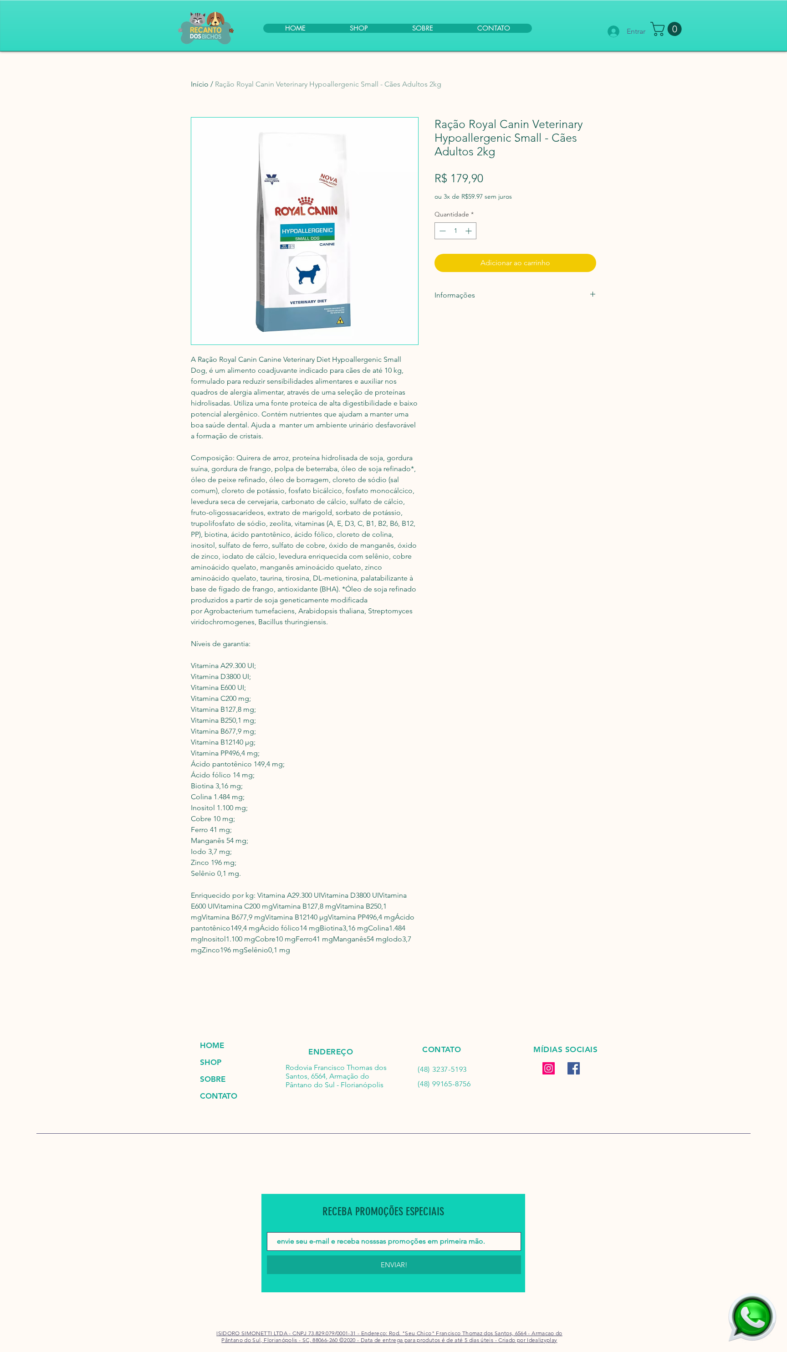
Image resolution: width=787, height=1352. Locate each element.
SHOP (210, 1062)
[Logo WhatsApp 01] (752, 1317)
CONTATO (218, 1095)
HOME (212, 1045)
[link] (667, 29)
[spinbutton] (455, 231)
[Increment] (469, 231)
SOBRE (212, 1079)
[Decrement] (441, 231)
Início (200, 84)
